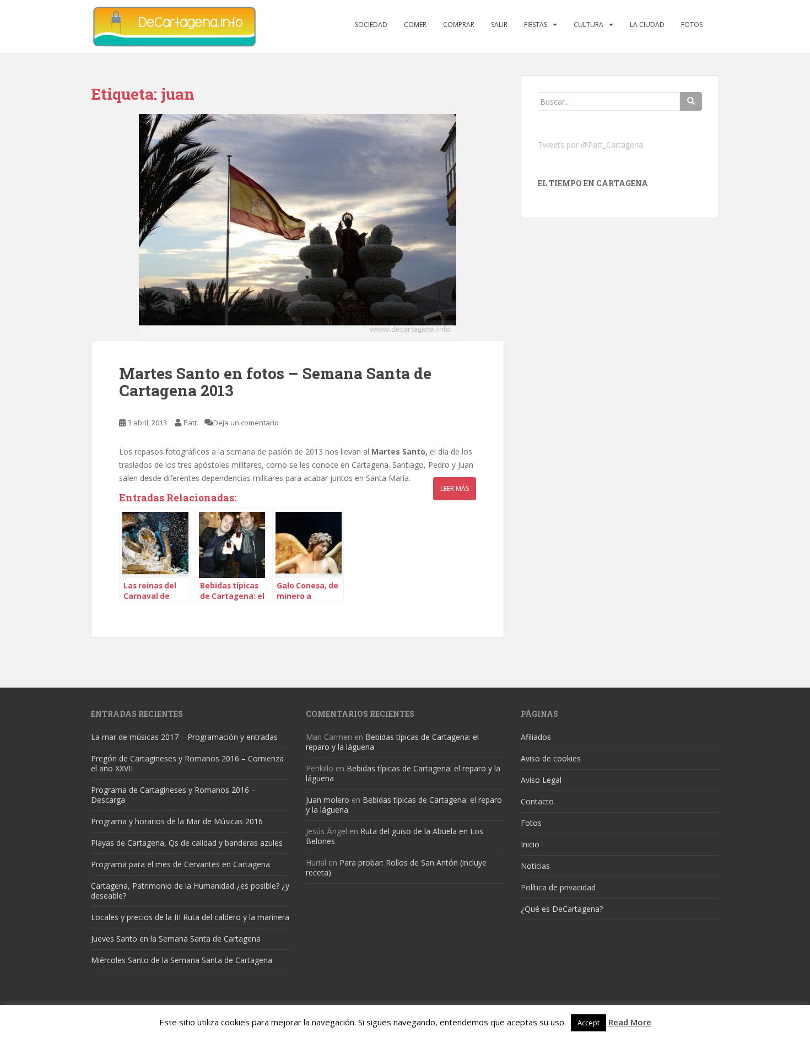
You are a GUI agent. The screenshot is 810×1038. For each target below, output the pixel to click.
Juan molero (327, 799)
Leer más (454, 488)
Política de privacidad (558, 887)
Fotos (692, 24)
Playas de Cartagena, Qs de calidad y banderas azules (187, 842)
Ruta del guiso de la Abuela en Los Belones (394, 836)
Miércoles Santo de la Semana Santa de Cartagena (181, 960)
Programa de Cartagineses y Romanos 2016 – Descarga (173, 795)
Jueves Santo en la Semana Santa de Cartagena (176, 938)
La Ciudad (647, 24)
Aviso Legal (541, 780)
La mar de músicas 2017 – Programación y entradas (184, 737)
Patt (190, 423)
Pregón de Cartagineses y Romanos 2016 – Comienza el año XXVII (187, 763)
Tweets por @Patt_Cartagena (590, 144)
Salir (499, 24)
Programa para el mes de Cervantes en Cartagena (180, 864)
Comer (415, 24)
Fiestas (535, 24)
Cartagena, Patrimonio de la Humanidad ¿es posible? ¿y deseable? (190, 890)
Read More (629, 1022)
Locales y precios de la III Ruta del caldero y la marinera (190, 917)
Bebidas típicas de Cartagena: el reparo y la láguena (392, 742)
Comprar (458, 24)
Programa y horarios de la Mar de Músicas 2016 (177, 821)
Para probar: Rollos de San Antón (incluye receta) (396, 867)
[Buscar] (691, 101)
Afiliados (536, 737)
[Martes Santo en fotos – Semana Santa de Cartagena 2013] (297, 227)
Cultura (588, 24)
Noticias (535, 866)
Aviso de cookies (551, 758)
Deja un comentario (246, 423)
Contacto (537, 801)
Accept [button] (588, 1023)
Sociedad (371, 24)
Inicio (530, 844)
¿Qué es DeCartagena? (562, 909)
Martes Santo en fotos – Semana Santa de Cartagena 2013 (275, 382)
